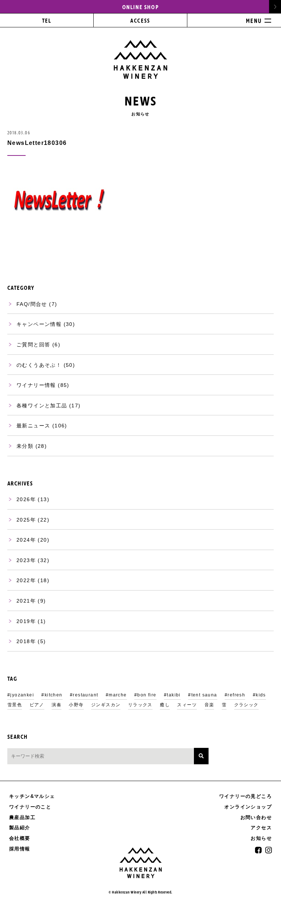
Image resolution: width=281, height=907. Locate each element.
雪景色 (14, 704)
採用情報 (19, 849)
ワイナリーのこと (30, 807)
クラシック (246, 704)
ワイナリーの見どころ (245, 796)
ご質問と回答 (33, 344)
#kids (259, 694)
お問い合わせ (256, 817)
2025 (23, 520)
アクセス (261, 827)
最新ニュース (33, 425)
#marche (116, 694)
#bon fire (145, 694)
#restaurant (84, 694)
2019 (23, 621)
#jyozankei (20, 694)
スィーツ (187, 704)
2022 (23, 580)
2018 (23, 641)
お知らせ (261, 838)
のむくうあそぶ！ (38, 365)
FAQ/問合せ (31, 304)
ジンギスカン (105, 704)
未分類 (24, 446)
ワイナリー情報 (36, 385)
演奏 (56, 704)
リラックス (140, 704)
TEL (47, 21)
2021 (23, 601)
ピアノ (37, 704)
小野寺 (76, 704)
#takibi (172, 694)
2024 (23, 540)
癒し (165, 704)
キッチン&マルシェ (32, 796)
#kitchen (51, 694)
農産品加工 (22, 817)
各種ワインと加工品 (41, 405)
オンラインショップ (248, 807)
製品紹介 (19, 827)
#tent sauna (202, 694)
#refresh (235, 694)
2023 (23, 560)
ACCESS (140, 21)
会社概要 (19, 838)
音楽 (209, 704)
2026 (23, 499)
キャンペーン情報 (38, 324)
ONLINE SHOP (140, 7)
